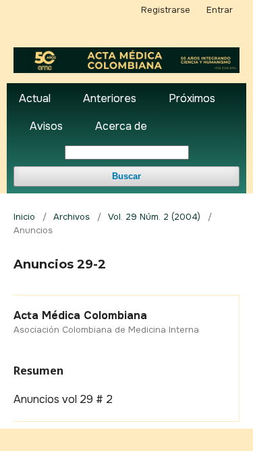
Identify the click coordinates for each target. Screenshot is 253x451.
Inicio (24, 216)
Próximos (192, 98)
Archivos (71, 216)
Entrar (219, 10)
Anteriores (109, 98)
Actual (35, 98)
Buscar (126, 176)
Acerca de (121, 126)
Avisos (46, 126)
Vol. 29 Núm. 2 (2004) (154, 216)
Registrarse (165, 10)
